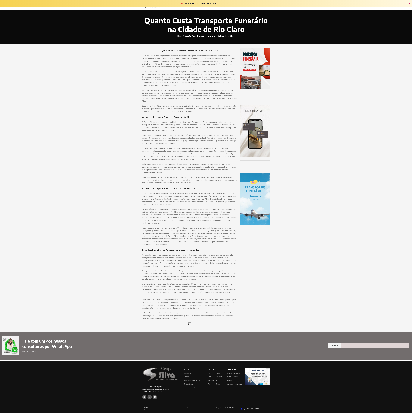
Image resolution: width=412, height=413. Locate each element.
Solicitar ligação (206, 220)
